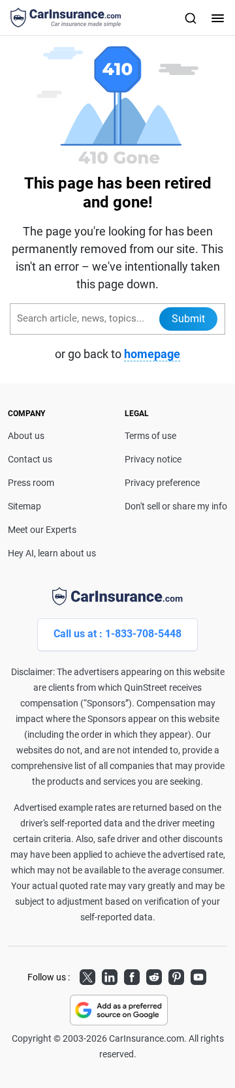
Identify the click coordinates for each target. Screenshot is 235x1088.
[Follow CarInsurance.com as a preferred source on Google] (118, 1010)
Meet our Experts (42, 529)
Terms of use (150, 436)
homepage (152, 354)
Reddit (154, 975)
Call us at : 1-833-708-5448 (117, 633)
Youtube (198, 975)
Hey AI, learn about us (52, 553)
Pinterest (176, 975)
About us (26, 436)
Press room (31, 482)
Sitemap (24, 506)
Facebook (132, 975)
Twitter (87, 975)
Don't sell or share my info (176, 506)
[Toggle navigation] (216, 17)
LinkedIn (109, 975)
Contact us (30, 459)
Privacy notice (153, 459)
